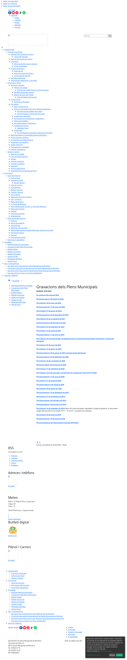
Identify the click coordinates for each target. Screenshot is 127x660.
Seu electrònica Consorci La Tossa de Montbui (28, 621)
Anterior (11, 519)
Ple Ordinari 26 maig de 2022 (47, 295)
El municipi (12, 580)
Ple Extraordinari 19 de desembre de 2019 (52, 393)
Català (16, 18)
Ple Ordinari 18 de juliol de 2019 (48, 415)
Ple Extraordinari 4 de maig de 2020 (50, 385)
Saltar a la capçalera (10, 1)
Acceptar (119, 655)
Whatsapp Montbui (18, 302)
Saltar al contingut (10, 3)
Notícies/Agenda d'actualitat (21, 286)
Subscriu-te (12, 536)
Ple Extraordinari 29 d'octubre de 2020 (51, 365)
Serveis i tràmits (17, 578)
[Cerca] (110, 35)
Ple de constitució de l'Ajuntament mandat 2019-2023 (57, 423)
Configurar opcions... (94, 655)
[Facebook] (10, 12)
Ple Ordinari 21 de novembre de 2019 (50, 396)
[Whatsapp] (24, 12)
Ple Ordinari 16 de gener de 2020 (49, 389)
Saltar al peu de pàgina (11, 6)
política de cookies (106, 651)
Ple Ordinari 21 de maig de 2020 (48, 381)
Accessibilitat (73, 637)
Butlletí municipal (17, 295)
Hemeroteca (16, 305)
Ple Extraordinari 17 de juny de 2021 (50, 335)
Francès (17, 27)
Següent (17, 519)
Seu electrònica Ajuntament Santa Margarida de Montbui (32, 614)
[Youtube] (13, 12)
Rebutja (112, 655)
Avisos (13, 463)
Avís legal (71, 634)
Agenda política (17, 460)
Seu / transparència (15, 611)
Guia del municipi (17, 583)
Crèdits (70, 627)
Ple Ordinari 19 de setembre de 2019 (50, 408)
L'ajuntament (13, 571)
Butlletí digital (16, 293)
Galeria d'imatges (18, 297)
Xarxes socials (16, 300)
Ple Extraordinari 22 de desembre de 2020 (52, 357)
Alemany (17, 25)
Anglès (17, 22)
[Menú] (2, 47)
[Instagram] (17, 12)
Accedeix (11, 486)
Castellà (17, 20)
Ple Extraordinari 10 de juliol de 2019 (50, 419)
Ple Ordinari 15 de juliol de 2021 (48, 331)
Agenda (14, 458)
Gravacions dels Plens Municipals (23, 595)
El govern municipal (18, 573)
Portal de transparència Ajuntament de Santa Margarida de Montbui (37, 616)
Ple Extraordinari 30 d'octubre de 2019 (51, 400)
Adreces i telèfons (15, 623)
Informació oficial (18, 576)
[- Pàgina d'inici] (28, 40)
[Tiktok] (20, 12)
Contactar (12, 10)
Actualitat (16, 281)
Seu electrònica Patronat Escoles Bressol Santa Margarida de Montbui (37, 618)
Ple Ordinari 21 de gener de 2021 (49, 349)
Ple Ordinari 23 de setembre (47, 327)
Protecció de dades (75, 632)
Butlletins (14, 465)
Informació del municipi (20, 585)
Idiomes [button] (14, 15)
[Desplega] (21, 281)
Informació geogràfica (19, 588)
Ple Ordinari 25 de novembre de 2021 (50, 319)
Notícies (14, 456)
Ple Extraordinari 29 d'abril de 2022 (50, 299)
